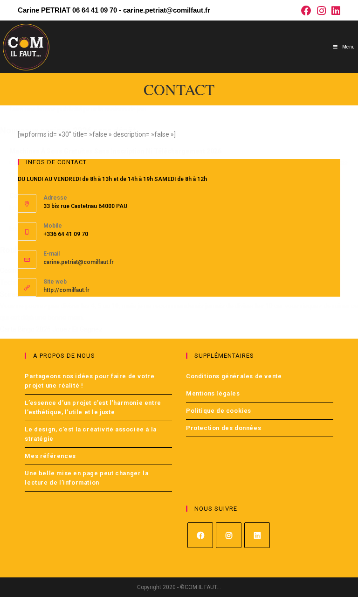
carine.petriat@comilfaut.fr (78, 262)
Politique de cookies (218, 410)
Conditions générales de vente (234, 376)
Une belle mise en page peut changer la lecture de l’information (86, 478)
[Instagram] (228, 535)
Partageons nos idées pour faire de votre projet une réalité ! (89, 381)
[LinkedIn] (257, 535)
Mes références (50, 455)
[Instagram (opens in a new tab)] (321, 11)
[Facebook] (200, 535)
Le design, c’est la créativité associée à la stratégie (90, 434)
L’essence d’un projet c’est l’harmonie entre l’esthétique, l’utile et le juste (93, 407)
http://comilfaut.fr (66, 290)
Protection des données (223, 427)
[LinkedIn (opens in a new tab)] (334, 11)
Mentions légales (213, 393)
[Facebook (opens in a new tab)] (306, 11)
